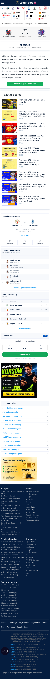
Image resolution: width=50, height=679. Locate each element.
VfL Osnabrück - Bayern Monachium (9, 519)
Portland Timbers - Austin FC (10, 550)
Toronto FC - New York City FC (11, 567)
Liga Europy (30, 547)
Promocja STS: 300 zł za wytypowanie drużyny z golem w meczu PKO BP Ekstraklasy (32, 174)
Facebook (11, 627)
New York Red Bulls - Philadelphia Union (12, 558)
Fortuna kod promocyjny (9, 587)
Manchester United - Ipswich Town (11, 502)
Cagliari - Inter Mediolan (9, 508)
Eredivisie (29, 568)
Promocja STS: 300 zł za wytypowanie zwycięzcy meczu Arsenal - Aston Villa (32, 150)
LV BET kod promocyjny (9, 600)
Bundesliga (29, 499)
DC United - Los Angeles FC (10, 562)
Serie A (28, 502)
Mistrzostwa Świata (32, 520)
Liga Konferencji (31, 544)
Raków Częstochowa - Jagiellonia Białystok (12, 492)
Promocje (8, 24)
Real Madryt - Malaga (8, 496)
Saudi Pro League (32, 517)
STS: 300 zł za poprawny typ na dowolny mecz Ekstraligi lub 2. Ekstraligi (32, 186)
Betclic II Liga (30, 512)
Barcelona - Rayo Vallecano (10, 511)
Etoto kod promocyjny (9, 611)
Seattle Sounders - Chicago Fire (12, 542)
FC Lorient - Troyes (7, 577)
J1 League (28, 24)
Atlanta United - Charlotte (10, 564)
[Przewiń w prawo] (47, 15)
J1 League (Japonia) (32, 515)
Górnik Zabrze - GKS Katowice (11, 498)
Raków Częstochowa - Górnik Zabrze (11, 524)
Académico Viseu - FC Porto (10, 547)
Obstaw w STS (25, 354)
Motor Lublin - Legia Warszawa (11, 516)
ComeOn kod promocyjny (10, 608)
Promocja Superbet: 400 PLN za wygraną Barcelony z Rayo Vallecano (32, 126)
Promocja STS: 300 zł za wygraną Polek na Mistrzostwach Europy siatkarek (29, 163)
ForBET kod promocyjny (9, 593)
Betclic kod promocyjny (9, 595)
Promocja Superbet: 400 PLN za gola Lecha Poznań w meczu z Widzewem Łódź (31, 138)
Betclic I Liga (30, 510)
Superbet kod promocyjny (10, 585)
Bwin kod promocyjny (8, 616)
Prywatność (24, 623)
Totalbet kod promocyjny (9, 603)
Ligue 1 (28, 504)
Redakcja (13, 623)
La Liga (28, 497)
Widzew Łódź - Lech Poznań (10, 505)
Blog (3, 627)
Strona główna (2, 24)
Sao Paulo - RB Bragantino (10, 570)
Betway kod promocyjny (9, 613)
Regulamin (35, 623)
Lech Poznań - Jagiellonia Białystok (9, 528)
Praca (44, 623)
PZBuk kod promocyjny (9, 606)
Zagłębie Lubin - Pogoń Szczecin (12, 544)
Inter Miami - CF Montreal (9, 555)
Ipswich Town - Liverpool (9, 534)
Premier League (31, 494)
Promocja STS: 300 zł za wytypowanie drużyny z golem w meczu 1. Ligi (32, 198)
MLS (27, 576)
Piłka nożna (18, 24)
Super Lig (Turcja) (32, 570)
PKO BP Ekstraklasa (32, 491)
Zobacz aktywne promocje (25, 84)
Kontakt (4, 623)
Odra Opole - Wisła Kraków (10, 513)
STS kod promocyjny (8, 590)
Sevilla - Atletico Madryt (9, 572)
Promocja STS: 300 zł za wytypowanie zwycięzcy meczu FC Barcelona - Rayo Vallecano (32, 113)
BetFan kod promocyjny (9, 598)
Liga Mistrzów (30, 507)
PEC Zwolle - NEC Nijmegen (10, 575)
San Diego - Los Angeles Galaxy (12, 552)
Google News (22, 627)
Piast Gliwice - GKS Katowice (10, 532)
